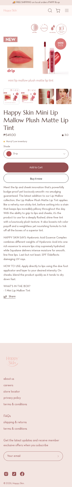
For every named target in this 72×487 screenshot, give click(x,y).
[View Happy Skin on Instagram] (6, 474)
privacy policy (12, 398)
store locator (11, 391)
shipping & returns (15, 422)
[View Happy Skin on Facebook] (22, 474)
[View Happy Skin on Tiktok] (14, 474)
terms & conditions (15, 404)
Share (12, 296)
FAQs (7, 416)
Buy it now (36, 178)
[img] (65, 135)
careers (8, 385)
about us (8, 379)
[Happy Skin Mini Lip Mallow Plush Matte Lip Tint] (11, 96)
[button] (49, 10)
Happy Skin (18, 483)
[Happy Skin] (10, 10)
